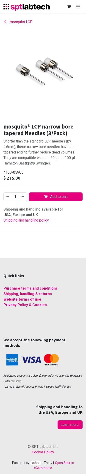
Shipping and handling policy (26, 220)
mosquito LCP (21, 22)
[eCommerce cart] (68, 6)
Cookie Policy (43, 452)
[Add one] (23, 197)
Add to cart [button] (58, 197)
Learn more (70, 424)
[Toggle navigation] (78, 6)
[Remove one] (7, 197)
